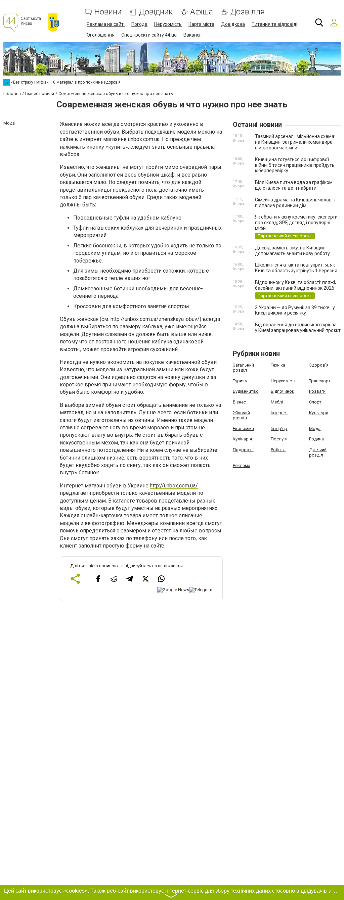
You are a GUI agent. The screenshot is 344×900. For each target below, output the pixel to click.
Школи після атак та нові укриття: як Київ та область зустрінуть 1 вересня (296, 267)
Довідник (156, 11)
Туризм (240, 380)
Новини (108, 11)
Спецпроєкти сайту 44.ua (149, 35)
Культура (318, 412)
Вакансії (192, 35)
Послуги (279, 438)
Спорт (315, 402)
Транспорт (320, 380)
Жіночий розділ (241, 415)
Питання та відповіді (274, 24)
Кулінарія (242, 438)
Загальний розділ (243, 368)
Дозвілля (247, 11)
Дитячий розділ (318, 452)
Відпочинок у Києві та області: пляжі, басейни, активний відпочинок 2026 (295, 285)
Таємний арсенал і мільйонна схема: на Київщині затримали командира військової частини (295, 142)
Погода (139, 24)
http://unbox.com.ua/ (174, 485)
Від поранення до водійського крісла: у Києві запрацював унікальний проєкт (298, 327)
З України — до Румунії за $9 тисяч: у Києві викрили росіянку (295, 310)
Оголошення (101, 35)
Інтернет (279, 412)
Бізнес (239, 402)
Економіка (243, 428)
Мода (314, 428)
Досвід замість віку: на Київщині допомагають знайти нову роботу (292, 250)
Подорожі (243, 449)
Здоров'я (319, 365)
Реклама (241, 465)
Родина (316, 438)
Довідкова (233, 24)
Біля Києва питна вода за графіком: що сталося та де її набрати (294, 185)
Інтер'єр (279, 428)
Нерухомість (168, 24)
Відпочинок (282, 391)
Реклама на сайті (106, 24)
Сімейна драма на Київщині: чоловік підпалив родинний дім (295, 202)
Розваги (317, 391)
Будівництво (246, 391)
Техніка (278, 365)
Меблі (277, 402)
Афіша (201, 11)
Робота (278, 449)
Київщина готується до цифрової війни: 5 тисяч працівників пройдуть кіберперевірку (295, 165)
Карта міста (201, 24)
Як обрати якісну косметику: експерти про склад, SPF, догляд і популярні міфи (296, 222)
